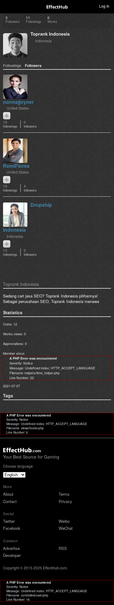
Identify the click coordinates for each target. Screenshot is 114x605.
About (8, 494)
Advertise (11, 548)
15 (10, 124)
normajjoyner (18, 101)
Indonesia (43, 40)
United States (18, 108)
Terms (64, 494)
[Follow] (6, 115)
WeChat (66, 528)
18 (10, 188)
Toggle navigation (7, 6)
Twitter (9, 521)
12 (10, 252)
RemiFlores (16, 165)
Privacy (65, 501)
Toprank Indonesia (50, 33)
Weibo (64, 521)
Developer (12, 555)
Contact (10, 501)
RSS (63, 548)
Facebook (11, 528)
